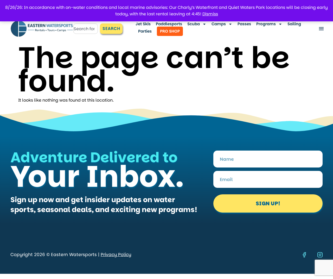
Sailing (294, 24)
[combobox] (85, 28)
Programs (266, 24)
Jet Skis (143, 24)
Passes (244, 24)
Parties (145, 31)
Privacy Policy (116, 254)
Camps (219, 24)
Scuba (193, 24)
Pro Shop (170, 31)
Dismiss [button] (210, 14)
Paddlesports (169, 24)
